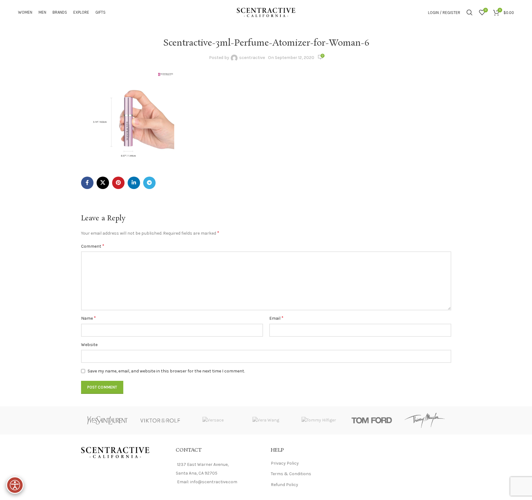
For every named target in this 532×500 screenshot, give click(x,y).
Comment (92, 246)
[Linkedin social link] (134, 183)
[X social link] (103, 183)
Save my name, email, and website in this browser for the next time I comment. (166, 371)
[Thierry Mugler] (424, 420)
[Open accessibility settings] (15, 485)
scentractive (252, 57)
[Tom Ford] (371, 420)
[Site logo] (266, 12)
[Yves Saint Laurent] (107, 420)
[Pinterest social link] (118, 183)
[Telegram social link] (149, 183)
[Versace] (213, 420)
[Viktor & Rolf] (160, 420)
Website (89, 344)
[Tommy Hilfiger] (319, 420)
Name (88, 318)
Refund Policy (284, 484)
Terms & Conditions (291, 473)
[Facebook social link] (87, 183)
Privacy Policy (285, 463)
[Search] (469, 12)
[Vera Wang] (265, 420)
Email (276, 318)
